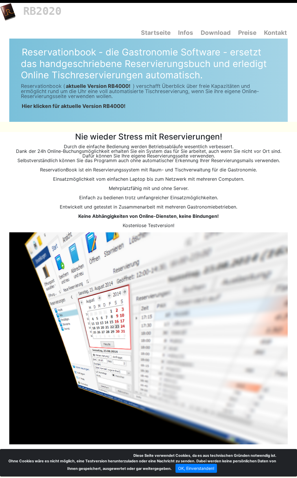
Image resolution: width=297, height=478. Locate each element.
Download (216, 32)
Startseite (156, 32)
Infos (185, 32)
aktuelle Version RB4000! (98, 86)
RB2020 (42, 11)
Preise (247, 32)
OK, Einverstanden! (196, 468)
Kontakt (275, 32)
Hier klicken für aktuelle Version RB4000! (74, 106)
